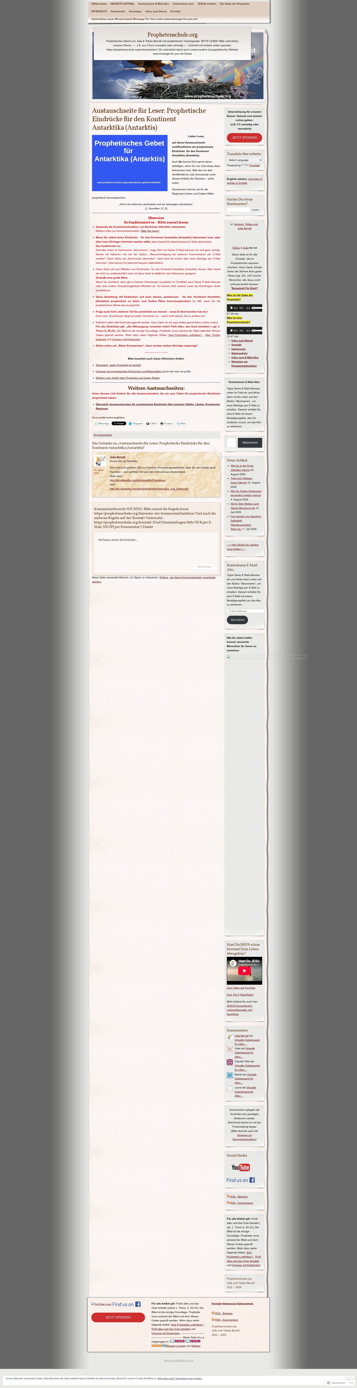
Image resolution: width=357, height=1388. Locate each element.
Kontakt (176, 11)
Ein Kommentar (103, 434)
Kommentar (204, 566)
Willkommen (99, 3)
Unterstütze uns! (183, 3)
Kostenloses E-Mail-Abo (153, 3)
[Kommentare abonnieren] (228, 1202)
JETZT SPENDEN (244, 137)
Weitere (195, 1345)
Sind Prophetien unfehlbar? (187, 1324)
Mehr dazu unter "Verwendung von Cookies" (180, 1378)
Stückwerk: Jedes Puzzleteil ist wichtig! (118, 365)
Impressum (238, 348)
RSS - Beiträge (239, 1196)
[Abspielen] (232, 308)
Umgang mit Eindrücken (246, 1265)
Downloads (118, 11)
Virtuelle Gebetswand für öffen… (245, 1052)
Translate (254, 165)
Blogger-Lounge (175, 1345)
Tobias (236, 247)
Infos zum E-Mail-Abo (245, 357)
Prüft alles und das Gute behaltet (171, 1328)
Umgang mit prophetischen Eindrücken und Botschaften (129, 371)
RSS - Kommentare (241, 1202)
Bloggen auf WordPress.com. (178, 1360)
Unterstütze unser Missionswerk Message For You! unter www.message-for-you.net (144, 18)
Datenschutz (239, 353)
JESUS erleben (207, 3)
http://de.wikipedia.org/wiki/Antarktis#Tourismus (137, 480)
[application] (244, 308)
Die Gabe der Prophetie (234, 3)
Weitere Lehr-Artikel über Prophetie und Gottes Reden (128, 377)
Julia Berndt (117, 456)
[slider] (257, 307)
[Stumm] (253, 308)
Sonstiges (135, 11)
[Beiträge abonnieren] (228, 1196)
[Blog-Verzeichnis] (193, 1341)
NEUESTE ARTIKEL (123, 3)
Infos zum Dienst (156, 11)
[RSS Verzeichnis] (159, 1345)
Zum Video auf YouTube (241, 987)
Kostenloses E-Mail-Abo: (242, 567)
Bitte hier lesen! (150, 230)
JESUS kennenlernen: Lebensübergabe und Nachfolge (240, 1010)
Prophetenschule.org (172, 35)
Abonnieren (250, 442)
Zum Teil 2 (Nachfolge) (240, 994)
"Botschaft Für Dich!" (244, 288)
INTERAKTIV (99, 11)
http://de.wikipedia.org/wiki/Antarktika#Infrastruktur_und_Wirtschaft (149, 488)
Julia (246, 247)
